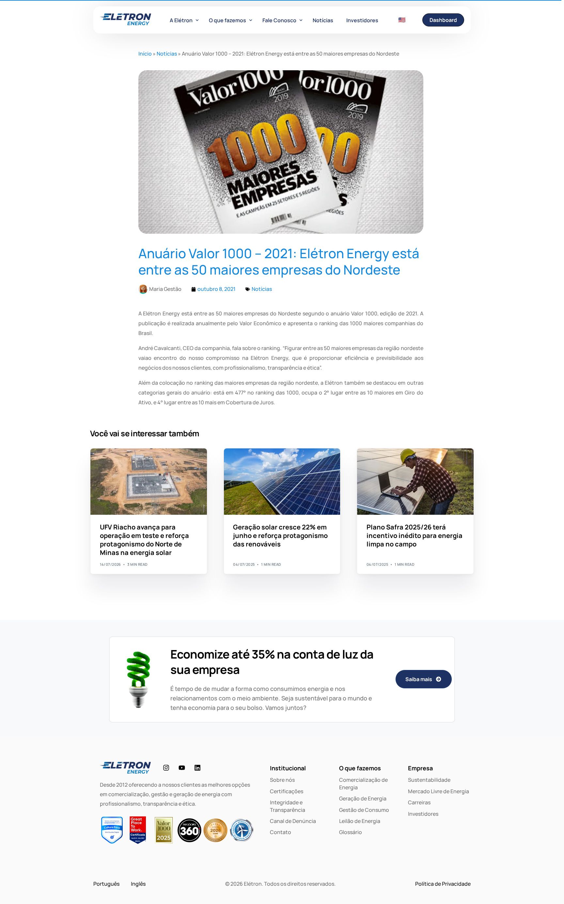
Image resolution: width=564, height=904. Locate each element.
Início (145, 53)
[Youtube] (182, 767)
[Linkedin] (197, 767)
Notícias (167, 53)
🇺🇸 (401, 20)
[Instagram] (166, 767)
